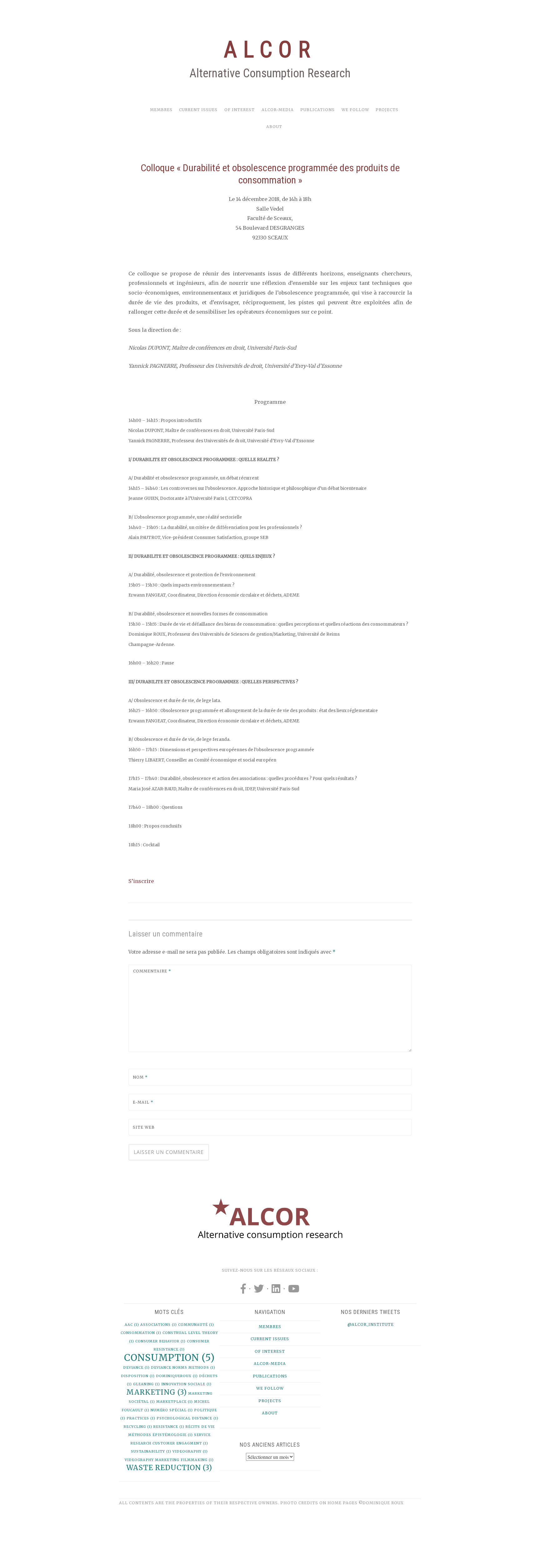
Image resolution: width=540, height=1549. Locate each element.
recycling (138, 1427)
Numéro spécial (172, 1410)
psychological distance (187, 1418)
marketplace (174, 1402)
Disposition (138, 1376)
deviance (136, 1368)
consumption (169, 1357)
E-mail (143, 1102)
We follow (355, 109)
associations (158, 1325)
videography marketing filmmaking (169, 1460)
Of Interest (239, 109)
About (274, 126)
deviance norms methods (183, 1368)
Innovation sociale (186, 1384)
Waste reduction (169, 1467)
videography (190, 1451)
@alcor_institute (371, 1324)
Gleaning (146, 1384)
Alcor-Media (278, 109)
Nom (140, 1077)
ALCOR (270, 49)
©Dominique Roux (381, 1502)
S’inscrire (141, 881)
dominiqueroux (177, 1376)
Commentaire (152, 971)
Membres (161, 109)
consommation (141, 1333)
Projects (387, 109)
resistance (168, 1427)
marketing (156, 1392)
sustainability (151, 1451)
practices (141, 1418)
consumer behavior (160, 1341)
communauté (196, 1325)
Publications (317, 109)
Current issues (198, 109)
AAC (132, 1325)
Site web (144, 1127)
